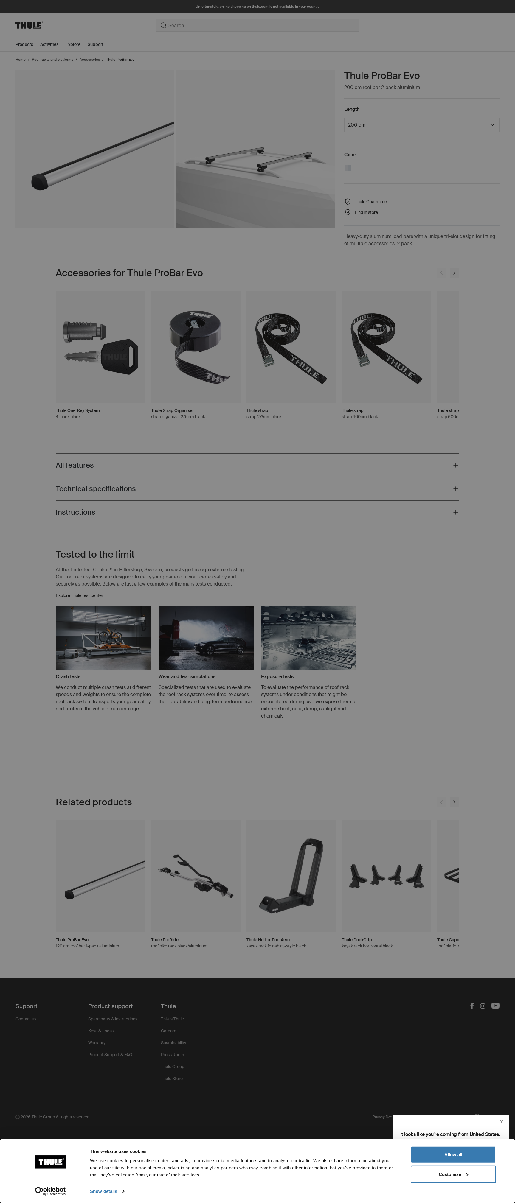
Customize (450, 1173)
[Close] (501, 1122)
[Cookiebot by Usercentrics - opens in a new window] (50, 1191)
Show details (103, 1191)
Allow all (453, 1154)
